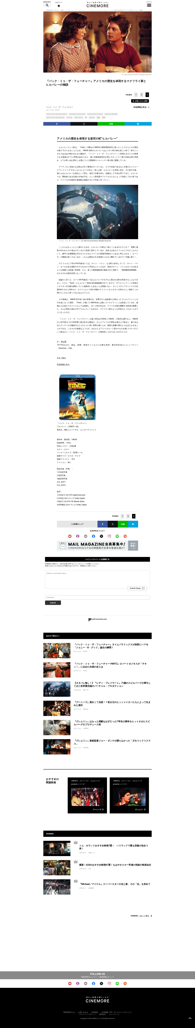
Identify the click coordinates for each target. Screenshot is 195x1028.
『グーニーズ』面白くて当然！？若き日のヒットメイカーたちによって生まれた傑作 (112, 704)
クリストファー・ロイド (95, 114)
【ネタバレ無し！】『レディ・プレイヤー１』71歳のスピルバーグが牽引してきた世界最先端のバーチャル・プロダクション (112, 684)
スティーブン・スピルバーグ (55, 117)
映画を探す (47, 4)
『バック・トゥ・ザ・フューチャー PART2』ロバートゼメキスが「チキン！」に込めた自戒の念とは (110, 665)
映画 (62, 10)
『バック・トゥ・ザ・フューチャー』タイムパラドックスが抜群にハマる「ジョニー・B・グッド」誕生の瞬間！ (111, 646)
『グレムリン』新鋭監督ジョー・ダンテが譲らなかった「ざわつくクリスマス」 (112, 742)
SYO (89, 869)
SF (86, 117)
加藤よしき (91, 852)
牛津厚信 (85, 728)
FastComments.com (99, 619)
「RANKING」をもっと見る (139, 916)
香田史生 (85, 709)
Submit (53, 603)
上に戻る (190, 1018)
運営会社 (102, 1014)
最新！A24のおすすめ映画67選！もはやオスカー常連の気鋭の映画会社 (115, 864)
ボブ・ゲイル (79, 117)
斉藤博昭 (91, 888)
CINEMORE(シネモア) (52, 10)
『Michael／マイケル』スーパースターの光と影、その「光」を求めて (114, 884)
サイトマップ (114, 1014)
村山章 (57, 110)
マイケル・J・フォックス (77, 114)
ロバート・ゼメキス (111, 114)
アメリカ (69, 117)
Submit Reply (135, 588)
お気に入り (58, 4)
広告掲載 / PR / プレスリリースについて (117, 1012)
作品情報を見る (140, 107)
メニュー (149, 4)
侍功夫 (85, 670)
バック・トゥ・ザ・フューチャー (75, 10)
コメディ (92, 117)
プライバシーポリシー (87, 1014)
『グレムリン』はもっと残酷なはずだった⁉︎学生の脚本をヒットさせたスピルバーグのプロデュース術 (112, 723)
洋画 (103, 117)
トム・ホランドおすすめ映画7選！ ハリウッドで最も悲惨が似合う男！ (113, 847)
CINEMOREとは (69, 1012)
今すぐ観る (61, 358)
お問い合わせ (83, 1012)
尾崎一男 (85, 690)
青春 (98, 117)
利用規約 (48, 564)
